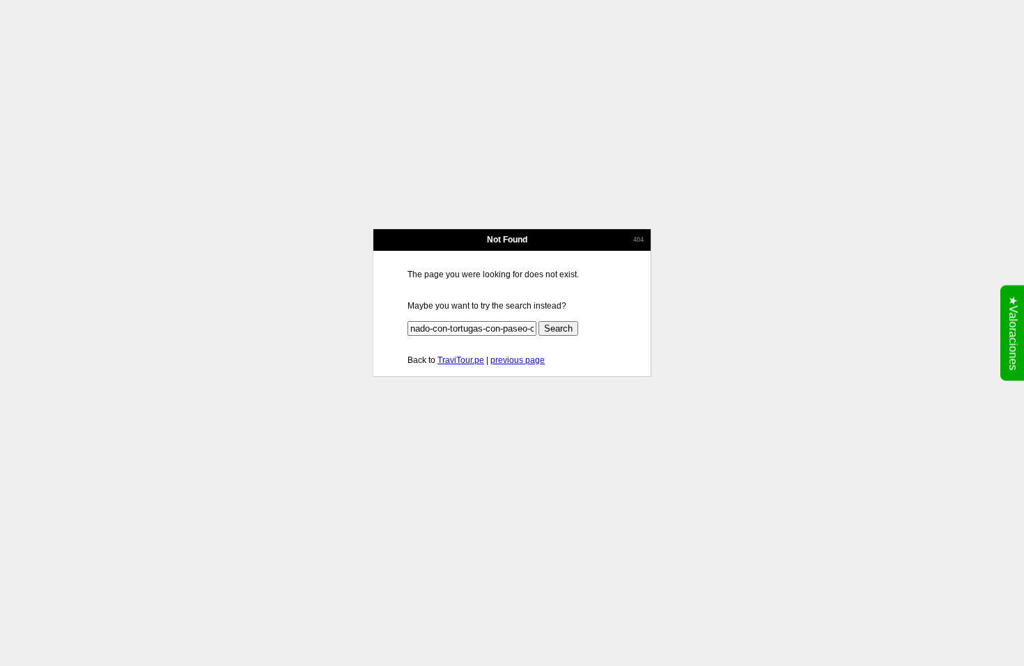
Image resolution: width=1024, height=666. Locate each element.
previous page (517, 360)
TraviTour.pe (460, 360)
